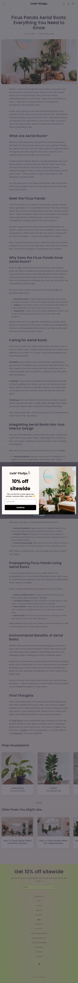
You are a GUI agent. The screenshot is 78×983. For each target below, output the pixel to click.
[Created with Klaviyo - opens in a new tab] (39, 515)
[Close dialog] (73, 469)
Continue (20, 507)
